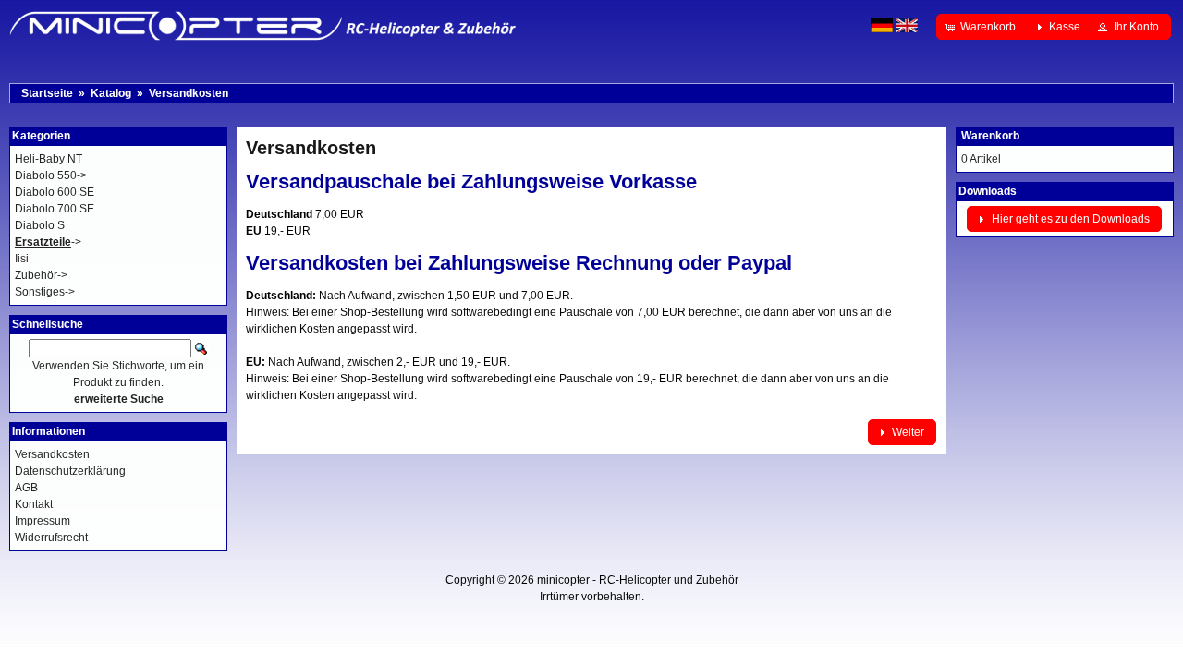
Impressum (42, 520)
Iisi (22, 258)
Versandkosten (188, 93)
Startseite (47, 93)
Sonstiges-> (45, 291)
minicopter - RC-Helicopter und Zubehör (637, 580)
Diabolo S (40, 225)
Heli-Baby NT (48, 158)
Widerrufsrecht (51, 537)
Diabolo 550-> (51, 175)
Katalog (111, 93)
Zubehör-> (41, 275)
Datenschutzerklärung (70, 471)
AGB (26, 487)
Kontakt (34, 504)
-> (48, 242)
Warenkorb (990, 135)
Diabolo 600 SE (54, 192)
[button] (982, 27)
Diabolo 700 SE (54, 208)
